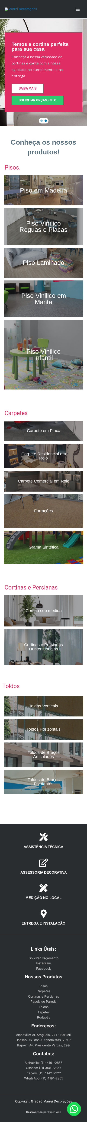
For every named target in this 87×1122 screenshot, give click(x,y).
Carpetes (43, 991)
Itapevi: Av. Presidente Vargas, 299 (43, 1045)
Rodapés (43, 1017)
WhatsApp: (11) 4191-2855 (43, 1078)
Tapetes (44, 1012)
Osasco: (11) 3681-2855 (43, 1068)
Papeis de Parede (43, 1001)
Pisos (44, 986)
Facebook (43, 968)
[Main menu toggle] (77, 9)
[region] (43, 72)
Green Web (54, 1112)
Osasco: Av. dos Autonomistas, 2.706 (43, 1040)
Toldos (43, 1007)
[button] (41, 121)
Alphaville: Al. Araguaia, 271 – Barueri (43, 1035)
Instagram (43, 963)
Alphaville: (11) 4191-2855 (43, 1063)
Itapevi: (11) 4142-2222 (43, 1073)
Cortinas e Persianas (43, 996)
